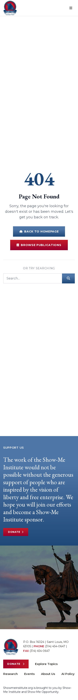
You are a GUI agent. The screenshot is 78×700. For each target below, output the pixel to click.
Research (10, 674)
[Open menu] (71, 8)
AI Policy (68, 674)
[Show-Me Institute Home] (10, 8)
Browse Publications (41, 245)
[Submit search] (68, 278)
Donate (14, 531)
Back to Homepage (41, 231)
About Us (48, 674)
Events (29, 674)
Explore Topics (46, 664)
